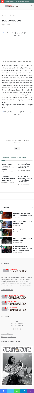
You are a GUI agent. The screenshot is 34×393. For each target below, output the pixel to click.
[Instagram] (18, 329)
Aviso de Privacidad (7, 334)
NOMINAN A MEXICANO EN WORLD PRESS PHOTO (9, 178)
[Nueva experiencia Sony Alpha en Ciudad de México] (7, 215)
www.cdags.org (18, 100)
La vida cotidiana (19, 230)
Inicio (5, 16)
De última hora (12, 16)
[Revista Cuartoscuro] (12, 6)
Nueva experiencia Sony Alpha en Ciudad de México (22, 214)
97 (17, 148)
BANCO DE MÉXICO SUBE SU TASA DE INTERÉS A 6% (24, 166)
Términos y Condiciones (8, 337)
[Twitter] (16, 329)
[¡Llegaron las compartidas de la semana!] (7, 224)
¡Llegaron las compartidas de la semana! (22, 222)
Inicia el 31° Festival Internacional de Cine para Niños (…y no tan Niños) (22, 249)
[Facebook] (13, 329)
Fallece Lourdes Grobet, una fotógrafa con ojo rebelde (8, 167)
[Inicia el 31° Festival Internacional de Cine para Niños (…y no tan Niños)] (7, 249)
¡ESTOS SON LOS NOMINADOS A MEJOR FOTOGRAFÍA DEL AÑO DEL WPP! (25, 179)
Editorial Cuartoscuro (9, 25)
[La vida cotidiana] (7, 232)
